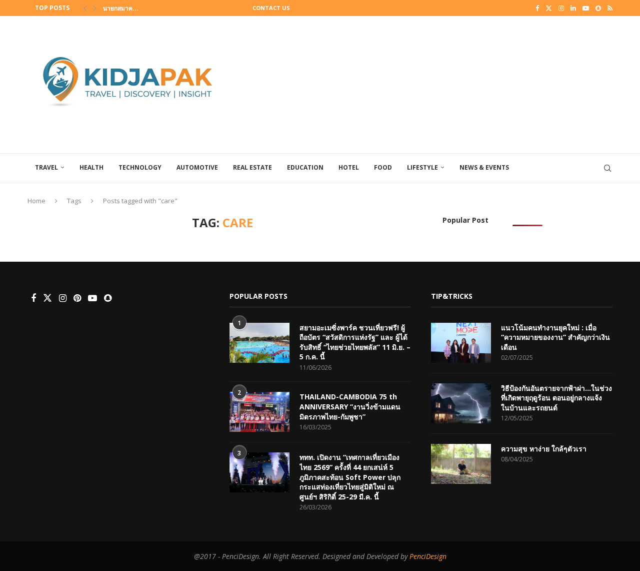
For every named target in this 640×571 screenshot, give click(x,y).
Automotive (197, 167)
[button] (85, 8)
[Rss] (610, 8)
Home (37, 200)
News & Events (484, 167)
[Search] (607, 168)
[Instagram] (561, 8)
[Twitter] (549, 8)
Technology (140, 167)
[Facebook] (537, 8)
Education (305, 167)
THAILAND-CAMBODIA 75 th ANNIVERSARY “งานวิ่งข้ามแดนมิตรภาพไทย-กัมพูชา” (350, 406)
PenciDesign (428, 556)
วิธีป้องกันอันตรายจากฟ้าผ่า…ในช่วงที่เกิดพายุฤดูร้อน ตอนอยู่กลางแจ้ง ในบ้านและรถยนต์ (556, 397)
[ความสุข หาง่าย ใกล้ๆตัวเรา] (461, 464)
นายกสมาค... (120, 8)
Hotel (348, 167)
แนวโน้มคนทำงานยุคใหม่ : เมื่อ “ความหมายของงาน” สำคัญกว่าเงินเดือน (555, 337)
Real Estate (252, 167)
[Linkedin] (573, 8)
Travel (46, 167)
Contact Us (271, 8)
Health (92, 167)
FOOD (383, 167)
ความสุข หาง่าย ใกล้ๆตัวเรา (543, 448)
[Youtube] (585, 8)
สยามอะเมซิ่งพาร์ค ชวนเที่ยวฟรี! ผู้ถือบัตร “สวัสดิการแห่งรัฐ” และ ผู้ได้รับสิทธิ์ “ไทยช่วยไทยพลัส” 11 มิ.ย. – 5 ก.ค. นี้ (355, 342)
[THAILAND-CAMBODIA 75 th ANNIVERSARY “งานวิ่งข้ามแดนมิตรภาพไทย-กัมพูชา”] (260, 412)
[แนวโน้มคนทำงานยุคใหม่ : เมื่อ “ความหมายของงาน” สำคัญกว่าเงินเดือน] (461, 343)
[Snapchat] (598, 8)
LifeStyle (422, 167)
